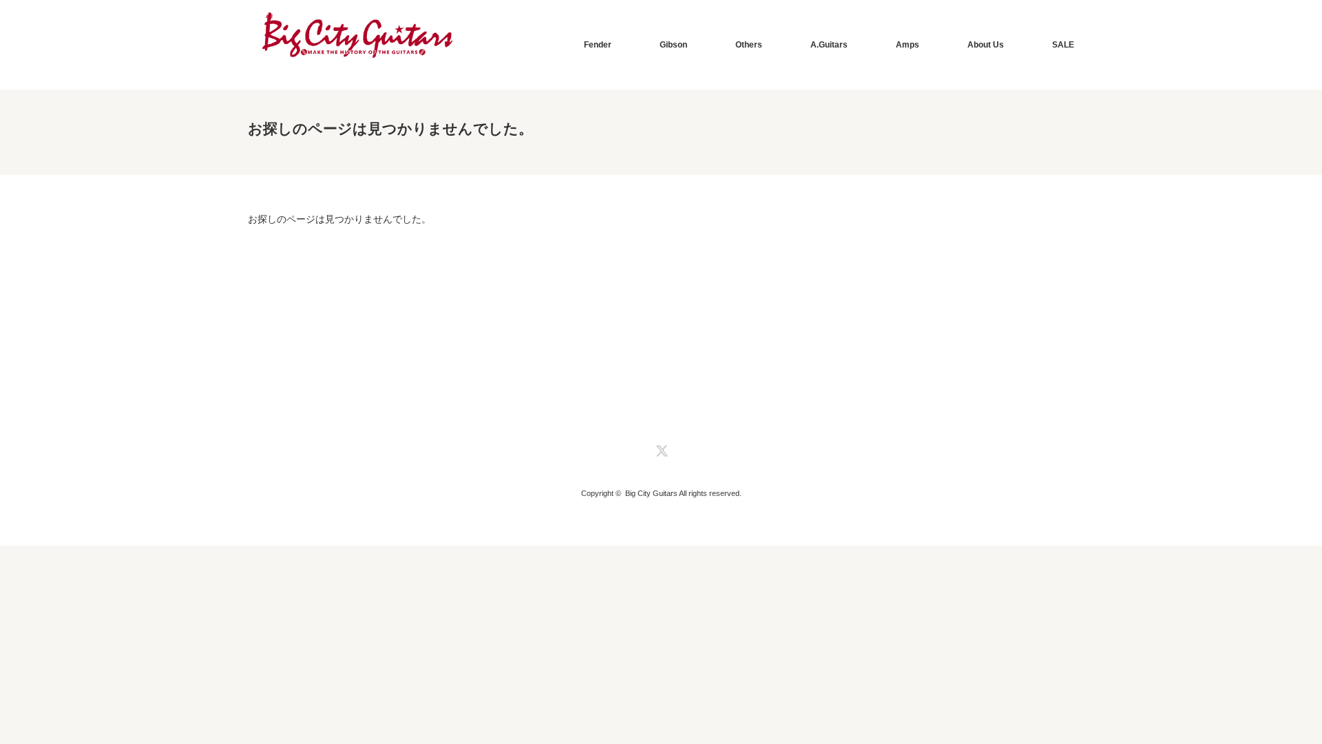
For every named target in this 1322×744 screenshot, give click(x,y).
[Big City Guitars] (357, 35)
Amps (907, 45)
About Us (985, 45)
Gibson (673, 45)
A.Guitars (829, 45)
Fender (597, 45)
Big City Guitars (651, 493)
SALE (1063, 45)
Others (748, 45)
